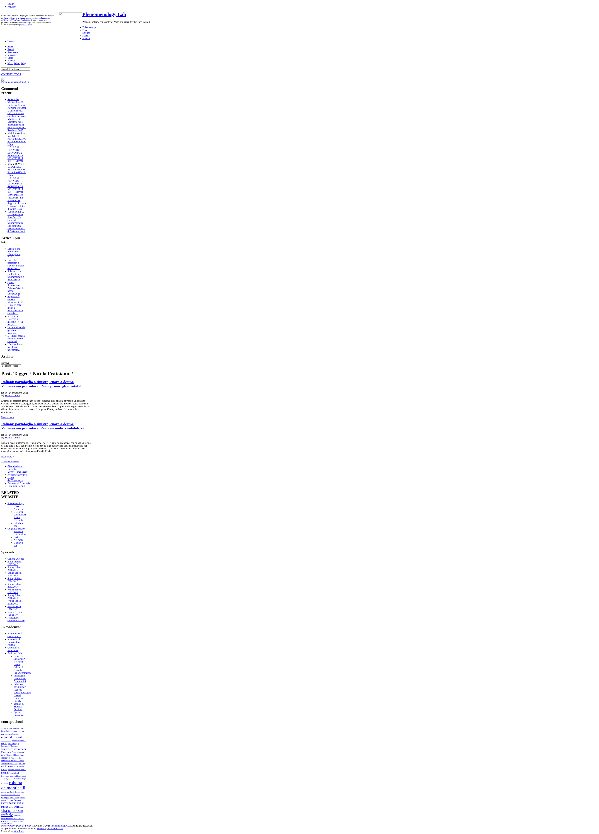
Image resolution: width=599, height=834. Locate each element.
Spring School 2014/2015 (14, 580)
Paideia (11, 644)
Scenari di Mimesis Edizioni (19, 706)
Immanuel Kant (7, 761)
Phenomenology (15, 503)
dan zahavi (6, 734)
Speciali (11, 60)
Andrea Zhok (18, 728)
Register (11, 6)
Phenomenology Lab (104, 14)
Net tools (18, 520)
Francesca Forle (9, 752)
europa (4, 743)
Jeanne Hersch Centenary (14, 613)
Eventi (10, 49)
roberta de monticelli (13, 785)
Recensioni (12, 52)
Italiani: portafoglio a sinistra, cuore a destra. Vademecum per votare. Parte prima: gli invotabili (42, 384)
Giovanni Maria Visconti (15, 196)
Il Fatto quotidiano (15, 758)
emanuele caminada (19, 741)
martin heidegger (8, 766)
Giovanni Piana (12, 755)
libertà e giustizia (17, 763)
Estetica (86, 32)
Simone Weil (14, 797)
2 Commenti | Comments (10, 461)
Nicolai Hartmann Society (19, 698)
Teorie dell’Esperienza (15, 479)
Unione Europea (14, 800)
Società (86, 35)
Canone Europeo (15, 558)
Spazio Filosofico (19, 713)
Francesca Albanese (9, 746)
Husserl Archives (18, 507)
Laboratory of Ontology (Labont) (20, 687)
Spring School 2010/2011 (14, 596)
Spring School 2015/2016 (14, 574)
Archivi (5, 363)
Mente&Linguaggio (17, 472)
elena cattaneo (6, 741)
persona (10, 779)
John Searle (5, 763)
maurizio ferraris (14, 770)
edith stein (15, 734)
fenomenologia (13, 743)
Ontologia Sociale (16, 486)
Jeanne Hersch (18, 761)
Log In (10, 3)
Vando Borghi (14, 211)
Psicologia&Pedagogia (18, 483)
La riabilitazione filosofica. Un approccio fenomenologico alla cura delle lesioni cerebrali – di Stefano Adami (16, 223)
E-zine (17, 517)
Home (10, 41)
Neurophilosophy (22, 692)
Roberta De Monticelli (13, 101)
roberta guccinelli (7, 792)
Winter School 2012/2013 (14, 591)
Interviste (12, 55)
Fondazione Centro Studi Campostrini (20, 678)
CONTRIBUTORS (11, 74)
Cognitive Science (16, 528)
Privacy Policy (8, 825)
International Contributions (14, 640)
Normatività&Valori (17, 474)
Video (10, 57)
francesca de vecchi (13, 749)
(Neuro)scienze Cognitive (14, 467)
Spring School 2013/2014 (14, 585)
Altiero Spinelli (6, 728)
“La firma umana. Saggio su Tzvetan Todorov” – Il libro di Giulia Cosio (16, 203)
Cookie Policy (24, 825)
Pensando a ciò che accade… (14, 635)
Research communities (20, 513)
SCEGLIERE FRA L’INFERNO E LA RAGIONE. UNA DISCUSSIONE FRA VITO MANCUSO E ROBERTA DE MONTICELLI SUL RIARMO (16, 148)
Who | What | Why (16, 63)
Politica (86, 38)
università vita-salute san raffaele (12, 810)
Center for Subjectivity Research (19, 659)
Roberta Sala (19, 792)
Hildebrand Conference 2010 (15, 619)
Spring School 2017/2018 (14, 563)
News (10, 46)
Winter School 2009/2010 (14, 602)
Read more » (7, 417)
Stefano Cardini (12, 395)
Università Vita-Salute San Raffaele (17, 20)
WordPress (19, 831)
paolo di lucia (16, 776)
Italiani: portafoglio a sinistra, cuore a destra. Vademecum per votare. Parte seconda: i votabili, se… (44, 426)
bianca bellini (6, 731)
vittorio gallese (12, 821)
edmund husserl (11, 737)
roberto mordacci (7, 795)
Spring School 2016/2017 (14, 568)
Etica (84, 30)
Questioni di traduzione (13, 649)
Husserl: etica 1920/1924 (14, 608)
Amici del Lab (14, 653)
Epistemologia (89, 27)
